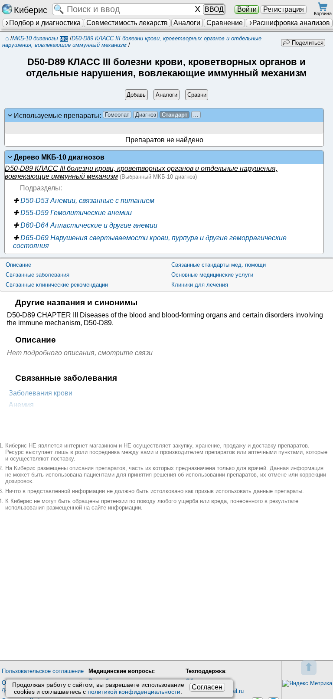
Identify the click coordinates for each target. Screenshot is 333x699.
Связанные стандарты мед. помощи (218, 264)
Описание (18, 264)
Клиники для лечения (199, 284)
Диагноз (145, 114)
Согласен (207, 687)
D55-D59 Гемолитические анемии (72, 212)
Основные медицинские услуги (212, 274)
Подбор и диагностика (45, 22)
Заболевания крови (40, 393)
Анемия (21, 404)
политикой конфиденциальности (134, 691)
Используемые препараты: (106, 115)
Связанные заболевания (37, 274)
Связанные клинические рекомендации (57, 284)
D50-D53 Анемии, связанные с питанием (83, 200)
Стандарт (174, 114)
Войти (247, 9)
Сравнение (224, 22)
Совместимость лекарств (127, 22)
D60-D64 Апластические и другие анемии (85, 225)
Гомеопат (117, 114)
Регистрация (283, 9)
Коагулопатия (31, 417)
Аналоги (186, 22)
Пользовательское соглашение (43, 671)
